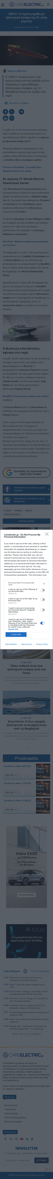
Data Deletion (11, 644)
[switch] (42, 590)
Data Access (26, 644)
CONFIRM (16, 635)
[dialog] (26, 589)
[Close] (47, 535)
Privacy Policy (42, 644)
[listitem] (26, 584)
